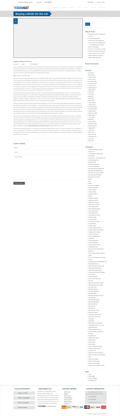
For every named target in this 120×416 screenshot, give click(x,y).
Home (48, 7)
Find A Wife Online (93, 213)
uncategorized (92, 350)
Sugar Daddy (91, 344)
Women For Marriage (94, 361)
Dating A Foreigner (93, 198)
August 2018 (91, 128)
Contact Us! (102, 7)
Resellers (64, 7)
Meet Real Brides (92, 304)
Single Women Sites (93, 337)
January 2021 (92, 104)
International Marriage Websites (96, 272)
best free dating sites (93, 166)
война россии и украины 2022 (96, 365)
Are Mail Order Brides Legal (95, 153)
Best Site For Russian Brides (95, 172)
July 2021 (90, 92)
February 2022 (92, 77)
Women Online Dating (94, 363)
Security (79, 7)
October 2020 (92, 111)
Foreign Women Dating (94, 232)
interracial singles (92, 276)
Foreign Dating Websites (94, 227)
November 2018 (92, 126)
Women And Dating (93, 359)
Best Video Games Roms (94, 175)
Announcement (68, 399)
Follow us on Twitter (22, 393)
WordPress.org (92, 380)
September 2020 (92, 113)
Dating (90, 196)
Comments (92, 378)
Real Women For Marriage (95, 323)
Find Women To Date (93, 221)
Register (66, 394)
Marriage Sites (92, 297)
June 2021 (91, 94)
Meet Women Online (93, 310)
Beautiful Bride (92, 162)
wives (89, 357)
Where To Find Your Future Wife (96, 354)
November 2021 (92, 83)
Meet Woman (91, 306)
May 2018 (91, 132)
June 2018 (91, 130)
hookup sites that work (94, 244)
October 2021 (92, 85)
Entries (91, 376)
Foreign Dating (92, 225)
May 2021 (91, 96)
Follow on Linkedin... (23, 407)
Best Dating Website (93, 164)
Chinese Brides (92, 189)
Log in (90, 374)
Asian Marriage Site (93, 160)
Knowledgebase (68, 397)
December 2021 (92, 81)
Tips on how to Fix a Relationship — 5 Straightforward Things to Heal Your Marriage (96, 45)
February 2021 (92, 102)
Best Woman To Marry (94, 177)
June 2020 (91, 117)
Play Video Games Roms (94, 314)
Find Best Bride (92, 217)
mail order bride (92, 287)
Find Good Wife (92, 219)
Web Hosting (56, 7)
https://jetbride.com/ (93, 263)
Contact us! (67, 403)
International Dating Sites (94, 270)
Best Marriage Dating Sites (95, 170)
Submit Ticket (67, 395)
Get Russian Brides (93, 240)
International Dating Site (94, 268)
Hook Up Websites (93, 242)
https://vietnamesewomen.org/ (96, 266)
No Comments (34, 64)
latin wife (90, 280)
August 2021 (91, 90)
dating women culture (94, 204)
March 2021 (91, 100)
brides (90, 183)
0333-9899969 (48, 2)
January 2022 (92, 79)
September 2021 (92, 87)
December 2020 (92, 106)
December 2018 (92, 123)
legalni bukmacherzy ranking (95, 282)
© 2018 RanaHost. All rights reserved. (97, 413)
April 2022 (91, 73)
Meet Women (91, 308)
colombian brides (92, 194)
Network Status (68, 401)
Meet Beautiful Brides (93, 299)
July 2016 (90, 138)
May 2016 (91, 140)
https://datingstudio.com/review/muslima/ (38, 125)
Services (86, 7)
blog (89, 181)
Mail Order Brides (92, 289)
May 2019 (91, 119)
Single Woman (92, 335)
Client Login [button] (90, 2)
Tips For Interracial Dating (95, 346)
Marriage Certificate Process (95, 295)
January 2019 (92, 121)
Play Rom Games (92, 312)
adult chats (91, 151)
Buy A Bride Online (93, 187)
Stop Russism (92, 342)
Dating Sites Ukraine (93, 202)
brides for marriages (93, 185)
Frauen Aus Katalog (93, 234)
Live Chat (39, 2)
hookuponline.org (92, 246)
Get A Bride (91, 238)
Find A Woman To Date (94, 215)
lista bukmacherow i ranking (95, 285)
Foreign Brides (92, 223)
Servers (72, 7)
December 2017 (92, 136)
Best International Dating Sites (96, 168)
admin (23, 64)
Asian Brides (91, 155)
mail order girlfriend (93, 291)
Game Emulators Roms (94, 236)
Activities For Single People (95, 149)
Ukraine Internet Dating (94, 348)
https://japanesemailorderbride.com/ (97, 261)
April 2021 (91, 98)
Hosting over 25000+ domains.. (25, 2)
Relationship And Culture (94, 329)
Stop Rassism (92, 340)
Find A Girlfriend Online (94, 208)
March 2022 (91, 75)
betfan (90, 179)
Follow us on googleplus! (24, 397)
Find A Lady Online (93, 211)
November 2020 (92, 109)
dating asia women (93, 200)
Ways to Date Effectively (94, 57)
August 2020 (91, 115)
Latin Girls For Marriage (94, 278)
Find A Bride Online (93, 206)
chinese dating (92, 191)
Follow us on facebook (23, 402)
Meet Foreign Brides (93, 302)
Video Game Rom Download (95, 352)
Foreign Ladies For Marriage (95, 230)
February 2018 (92, 134)
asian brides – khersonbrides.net (96, 158)
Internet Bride (91, 274)
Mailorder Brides (92, 293)
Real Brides (91, 321)
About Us (93, 7)
